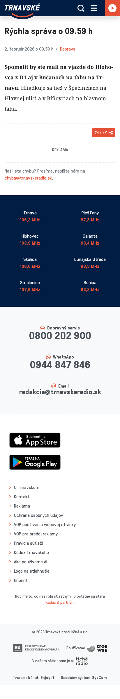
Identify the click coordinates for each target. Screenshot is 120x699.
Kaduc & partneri (60, 602)
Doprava (67, 49)
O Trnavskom (26, 487)
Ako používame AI (30, 561)
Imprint (21, 580)
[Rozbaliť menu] (93, 8)
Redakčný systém (75, 677)
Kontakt (21, 496)
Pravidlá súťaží (28, 543)
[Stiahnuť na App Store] (35, 439)
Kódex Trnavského (31, 552)
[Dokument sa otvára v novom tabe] (36, 647)
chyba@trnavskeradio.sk (28, 178)
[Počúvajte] (112, 8)
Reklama (22, 506)
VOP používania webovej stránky (45, 524)
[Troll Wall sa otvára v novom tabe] (97, 647)
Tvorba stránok (26, 677)
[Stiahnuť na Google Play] (35, 461)
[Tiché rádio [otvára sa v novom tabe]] (82, 660)
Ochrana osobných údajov (38, 515)
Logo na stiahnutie (32, 571)
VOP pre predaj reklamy (36, 533)
